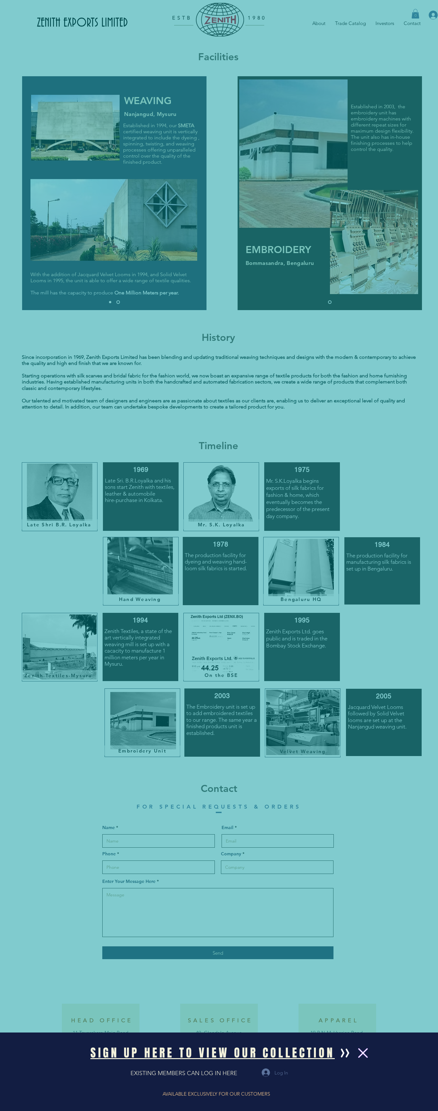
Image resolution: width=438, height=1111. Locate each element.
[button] (212, 1052)
